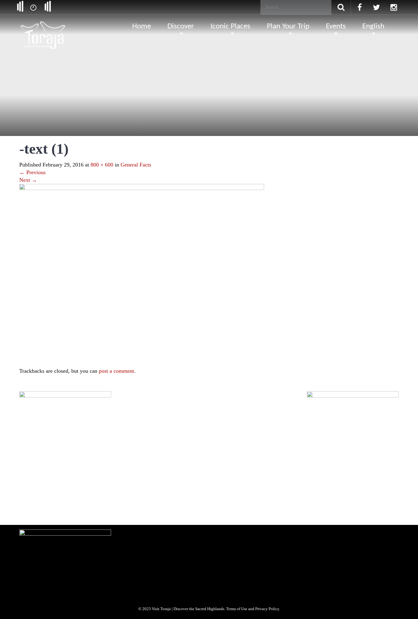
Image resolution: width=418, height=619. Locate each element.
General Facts (136, 165)
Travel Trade (97, 470)
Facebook (31, 508)
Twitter (53, 508)
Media (74, 470)
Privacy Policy (126, 470)
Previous (32, 172)
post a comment (116, 371)
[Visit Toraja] (43, 26)
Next (28, 180)
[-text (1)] (141, 275)
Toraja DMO (29, 470)
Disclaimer (153, 470)
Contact (198, 470)
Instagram (76, 508)
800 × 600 (102, 165)
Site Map (177, 470)
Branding (54, 470)
